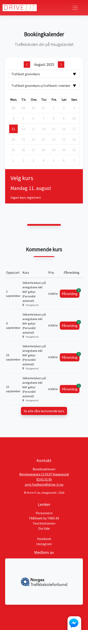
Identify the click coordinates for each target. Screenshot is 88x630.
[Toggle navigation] (75, 7)
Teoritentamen (44, 523)
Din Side (44, 528)
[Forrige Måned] (27, 64)
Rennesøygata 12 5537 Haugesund (44, 474)
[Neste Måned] (61, 64)
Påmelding (70, 293)
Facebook (44, 539)
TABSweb (36, 518)
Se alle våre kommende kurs (44, 411)
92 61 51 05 (44, 479)
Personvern (44, 513)
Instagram (44, 544)
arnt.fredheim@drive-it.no (44, 484)
